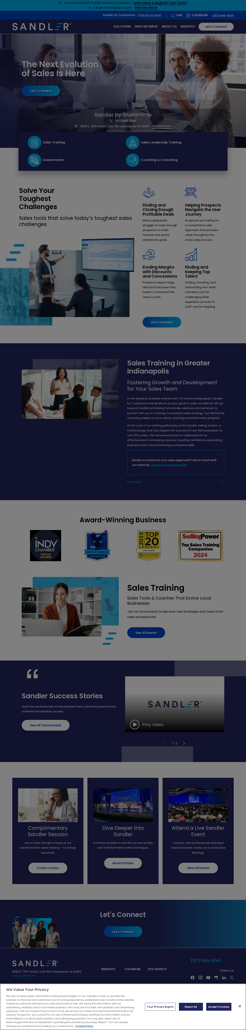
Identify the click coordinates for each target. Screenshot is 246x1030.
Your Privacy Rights (160, 1006)
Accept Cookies (218, 1006)
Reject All (191, 1006)
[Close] (240, 1006)
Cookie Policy (84, 1026)
